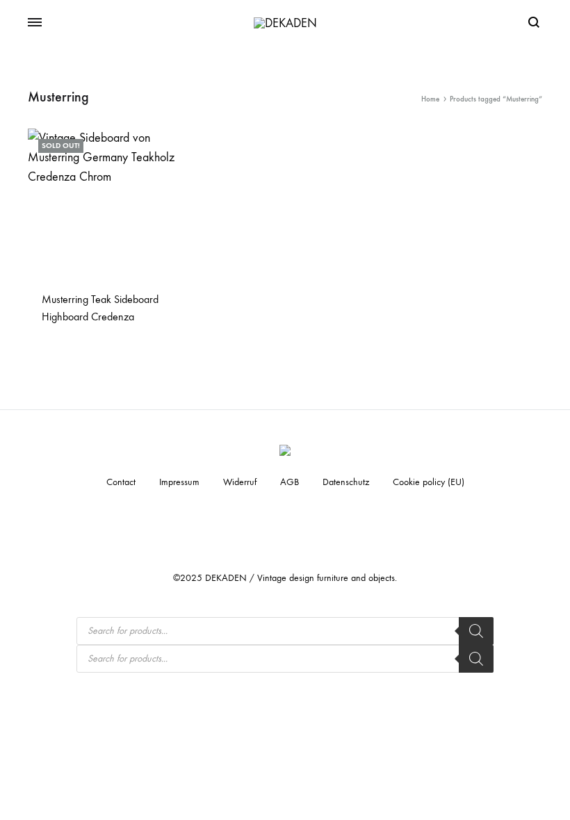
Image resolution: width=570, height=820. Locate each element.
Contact (121, 482)
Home (430, 99)
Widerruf (239, 482)
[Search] (476, 631)
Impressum (179, 482)
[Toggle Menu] (35, 23)
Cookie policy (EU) (428, 482)
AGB (289, 482)
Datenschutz (346, 482)
